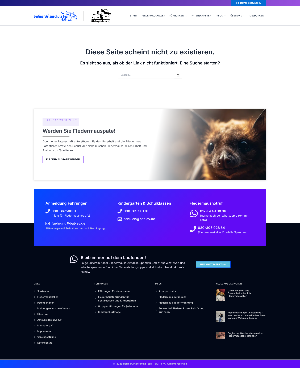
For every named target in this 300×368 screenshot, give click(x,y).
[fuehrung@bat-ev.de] (47, 223)
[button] (248, 3)
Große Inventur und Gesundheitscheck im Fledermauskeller (240, 293)
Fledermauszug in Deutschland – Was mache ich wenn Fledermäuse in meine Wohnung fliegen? (246, 315)
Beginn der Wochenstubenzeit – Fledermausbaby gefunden (245, 334)
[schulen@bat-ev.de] (120, 219)
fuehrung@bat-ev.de (68, 223)
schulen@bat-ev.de (139, 219)
